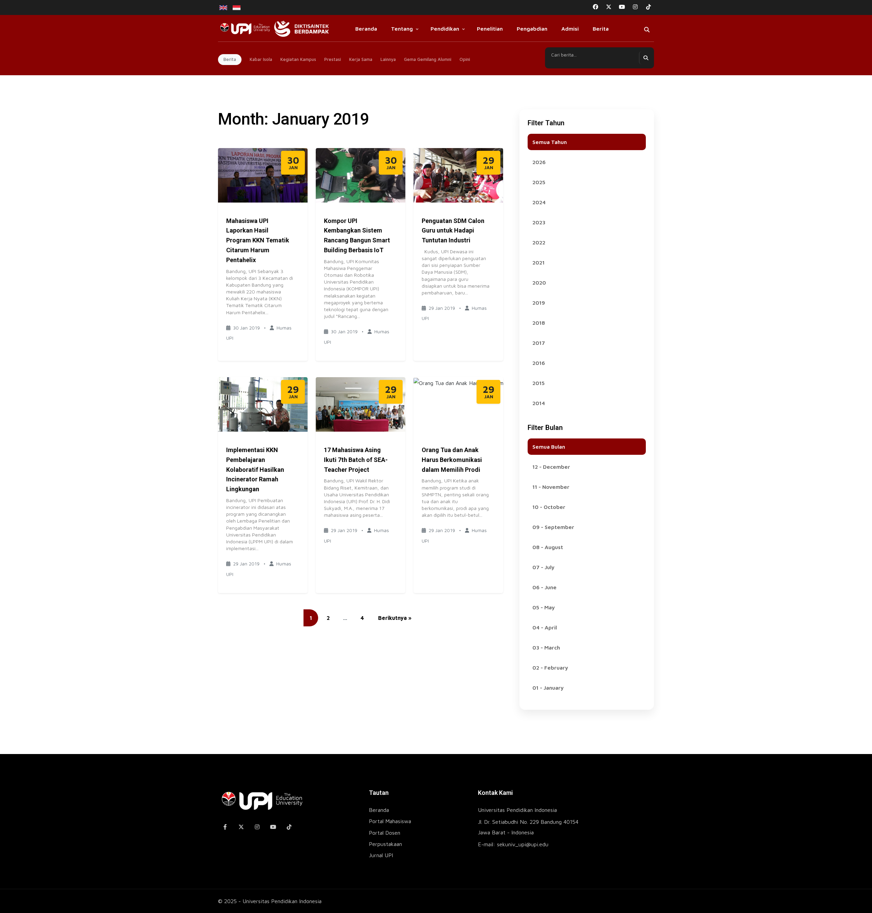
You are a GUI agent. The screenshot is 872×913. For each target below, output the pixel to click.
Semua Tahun (549, 142)
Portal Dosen (384, 833)
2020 (539, 282)
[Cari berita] (645, 57)
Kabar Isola (261, 59)
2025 (538, 182)
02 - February (550, 667)
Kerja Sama (360, 59)
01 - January (548, 688)
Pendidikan (445, 29)
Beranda (366, 29)
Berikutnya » (394, 618)
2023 (538, 222)
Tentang (402, 29)
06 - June (544, 587)
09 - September (553, 527)
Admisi (570, 29)
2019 (538, 303)
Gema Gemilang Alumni (427, 59)
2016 (538, 363)
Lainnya (388, 59)
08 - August (547, 547)
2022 (538, 242)
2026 (539, 162)
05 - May (543, 607)
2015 (538, 383)
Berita (601, 29)
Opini (465, 59)
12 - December (551, 467)
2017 (538, 343)
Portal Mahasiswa (390, 821)
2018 (538, 323)
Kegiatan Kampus (298, 59)
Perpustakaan (385, 844)
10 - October (548, 507)
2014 (538, 403)
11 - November (551, 487)
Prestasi (332, 59)
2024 (539, 202)
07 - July (543, 567)
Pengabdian (532, 29)
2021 (538, 262)
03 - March (546, 647)
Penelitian (490, 29)
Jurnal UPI (381, 855)
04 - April (544, 627)
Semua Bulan (548, 447)
